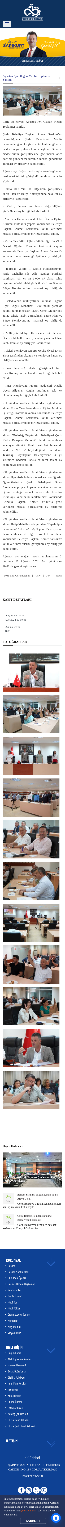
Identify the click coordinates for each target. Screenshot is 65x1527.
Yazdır (58, 575)
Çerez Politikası (28, 1510)
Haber (39, 60)
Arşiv (38, 575)
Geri (48, 575)
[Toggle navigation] (7, 24)
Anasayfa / (28, 60)
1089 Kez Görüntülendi (17, 575)
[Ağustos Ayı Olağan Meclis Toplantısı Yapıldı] (32, 100)
